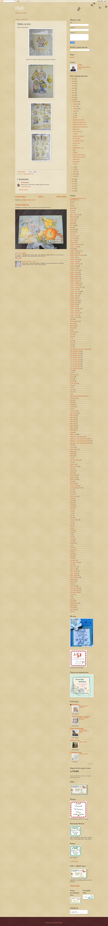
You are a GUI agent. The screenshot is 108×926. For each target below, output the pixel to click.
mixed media (73, 411)
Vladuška (23, 182)
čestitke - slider (74, 298)
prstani (71, 500)
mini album (72, 406)
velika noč (72, 581)
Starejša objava (61, 196)
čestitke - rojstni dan (75, 291)
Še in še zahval (76, 138)
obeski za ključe (74, 449)
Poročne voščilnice (77, 131)
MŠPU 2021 (73, 421)
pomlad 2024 (73, 483)
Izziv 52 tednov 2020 (75, 355)
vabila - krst (30, 174)
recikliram (72, 507)
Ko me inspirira (73, 383)
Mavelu (72, 402)
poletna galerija (73, 475)
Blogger (60, 922)
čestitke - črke (73, 257)
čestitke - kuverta (74, 270)
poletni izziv (73, 477)
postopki (72, 494)
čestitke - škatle (74, 302)
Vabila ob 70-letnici (83, 753)
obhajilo (72, 453)
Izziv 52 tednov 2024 (75, 364)
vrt (70, 596)
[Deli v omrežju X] (32, 172)
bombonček (73, 229)
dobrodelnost (73, 332)
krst (22, 174)
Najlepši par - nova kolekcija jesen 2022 (79, 438)
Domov (40, 196)
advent (71, 210)
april (74, 169)
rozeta (71, 511)
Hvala (74, 150)
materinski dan (73, 398)
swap (71, 532)
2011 (73, 190)
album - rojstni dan (74, 214)
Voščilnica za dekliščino (78, 136)
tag (71, 545)
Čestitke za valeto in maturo (29, 261)
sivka (71, 522)
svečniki (72, 530)
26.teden (75, 117)
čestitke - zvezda (74, 315)
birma (71, 227)
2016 (73, 179)
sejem (71, 517)
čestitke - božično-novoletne (77, 255)
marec (74, 171)
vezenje (72, 594)
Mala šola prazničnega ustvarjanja (78, 396)
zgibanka (72, 605)
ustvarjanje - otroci (74, 562)
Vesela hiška (73, 586)
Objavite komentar (23, 189)
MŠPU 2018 (73, 415)
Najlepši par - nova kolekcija (77, 436)
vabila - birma (73, 566)
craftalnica (72, 242)
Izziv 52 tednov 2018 (75, 351)
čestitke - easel (74, 261)
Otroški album (76, 161)
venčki (71, 584)
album (71, 212)
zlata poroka (73, 609)
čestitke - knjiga (74, 266)
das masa (72, 323)
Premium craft (73, 496)
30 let (71, 201)
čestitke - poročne (74, 285)
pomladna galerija (74, 485)
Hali (19, 7)
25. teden (75, 133)
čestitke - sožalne (74, 300)
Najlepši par (73, 434)
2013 (73, 186)
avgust (75, 111)
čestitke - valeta (74, 310)
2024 (73, 83)
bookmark (72, 231)
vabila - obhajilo (74, 571)
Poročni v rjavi (76, 143)
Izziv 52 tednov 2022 (75, 359)
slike (71, 526)
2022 (73, 88)
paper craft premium (75, 460)
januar (74, 176)
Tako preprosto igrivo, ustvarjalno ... (81, 716)
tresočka (72, 554)
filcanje (71, 340)
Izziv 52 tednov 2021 (75, 357)
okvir (71, 458)
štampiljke (72, 543)
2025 (73, 81)
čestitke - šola (73, 304)
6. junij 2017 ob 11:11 (26, 186)
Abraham (72, 208)
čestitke (72, 248)
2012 (73, 188)
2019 (73, 95)
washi (71, 598)
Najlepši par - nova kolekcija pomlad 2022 (80, 443)
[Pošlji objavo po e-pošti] (29, 172)
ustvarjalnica (73, 560)
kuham (71, 389)
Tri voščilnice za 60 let (78, 140)
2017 (73, 99)
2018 (73, 97)
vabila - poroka (73, 575)
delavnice (72, 327)
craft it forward (73, 238)
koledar (72, 385)
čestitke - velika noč (75, 312)
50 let (71, 206)
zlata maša (72, 607)
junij (74, 115)
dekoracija (72, 325)
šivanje (71, 539)
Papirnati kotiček (74, 466)
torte (71, 551)
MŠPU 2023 (73, 426)
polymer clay (73, 479)
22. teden (75, 164)
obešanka (72, 451)
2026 (73, 79)
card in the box (73, 236)
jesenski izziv (73, 374)
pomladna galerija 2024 (75, 487)
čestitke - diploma (74, 259)
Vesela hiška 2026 (74, 592)
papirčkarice (73, 464)
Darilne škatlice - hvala (78, 147)
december (75, 101)
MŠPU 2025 (73, 430)
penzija (71, 468)
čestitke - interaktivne (75, 263)
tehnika (72, 547)
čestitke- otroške (74, 317)
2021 (73, 90)
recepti (71, 505)
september (76, 108)
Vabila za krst (76, 129)
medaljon (72, 404)
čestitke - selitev (74, 295)
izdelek (71, 342)
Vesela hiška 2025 (74, 590)
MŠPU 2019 (73, 417)
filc (70, 338)
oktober (75, 106)
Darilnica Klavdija (74, 321)
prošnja (72, 498)
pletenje (72, 473)
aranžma (72, 221)
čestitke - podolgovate (75, 283)
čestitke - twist (73, 306)
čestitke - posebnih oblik (76, 287)
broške (71, 234)
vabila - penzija (73, 573)
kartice (71, 379)
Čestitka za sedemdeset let (79, 122)
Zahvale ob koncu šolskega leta (80, 127)
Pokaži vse (91, 763)
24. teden (75, 145)
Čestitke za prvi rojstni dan (79, 157)
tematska (72, 549)
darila (71, 319)
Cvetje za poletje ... (83, 741)
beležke (72, 223)
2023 (73, 85)
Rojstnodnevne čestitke (78, 120)
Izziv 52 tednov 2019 (75, 353)
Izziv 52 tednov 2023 (75, 362)
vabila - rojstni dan (74, 577)
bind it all (72, 225)
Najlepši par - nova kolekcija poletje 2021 (80, 440)
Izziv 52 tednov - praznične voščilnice (79, 349)
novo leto (72, 447)
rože (71, 513)
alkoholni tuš (73, 219)
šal (70, 534)
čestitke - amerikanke (75, 251)
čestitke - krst (73, 268)
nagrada (72, 432)
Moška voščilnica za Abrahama (83, 718)
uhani (71, 556)
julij (74, 113)
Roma (71, 509)
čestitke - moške (74, 274)
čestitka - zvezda (74, 246)
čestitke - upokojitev (75, 308)
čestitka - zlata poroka (75, 244)
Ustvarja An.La (75, 704)
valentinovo (73, 579)
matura (71, 400)
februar (75, 174)
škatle (71, 541)
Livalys (71, 391)
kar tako (72, 376)
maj (74, 167)
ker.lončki (72, 381)
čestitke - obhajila (74, 276)
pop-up (71, 490)
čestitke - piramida (74, 281)
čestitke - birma (74, 253)
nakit (71, 445)
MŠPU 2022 (73, 423)
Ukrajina (72, 558)
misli (71, 409)
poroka (71, 492)
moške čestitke (74, 413)
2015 (73, 181)
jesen (71, 372)
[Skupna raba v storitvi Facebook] (34, 172)
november (75, 104)
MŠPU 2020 (73, 419)
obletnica (72, 455)
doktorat (72, 334)
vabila (25, 174)
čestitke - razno (74, 289)
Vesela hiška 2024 (74, 588)
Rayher (71, 502)
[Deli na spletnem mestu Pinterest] (36, 172)
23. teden (75, 152)
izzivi (71, 370)
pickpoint (72, 470)
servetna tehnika (74, 520)
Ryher (71, 515)
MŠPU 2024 (73, 428)
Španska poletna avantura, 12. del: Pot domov (84, 731)
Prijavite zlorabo (75, 886)
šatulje (71, 537)
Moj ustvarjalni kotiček (78, 728)
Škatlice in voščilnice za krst (80, 124)
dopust (71, 336)
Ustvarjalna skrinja (77, 752)
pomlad (72, 481)
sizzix (71, 524)
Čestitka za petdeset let (22, 205)
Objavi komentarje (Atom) (29, 200)
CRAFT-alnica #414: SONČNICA (83, 706)
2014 (73, 183)
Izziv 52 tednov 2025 (75, 366)
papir (71, 462)
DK (71, 330)
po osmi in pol (75, 740)
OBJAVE (72, 57)
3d (70, 204)
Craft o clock (73, 240)
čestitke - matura (74, 272)
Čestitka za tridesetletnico (79, 154)
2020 (73, 92)
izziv (71, 347)
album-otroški (73, 216)
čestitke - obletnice (74, 278)
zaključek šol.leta (74, 603)
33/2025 (24, 253)
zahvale (72, 601)
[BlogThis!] (31, 172)
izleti (71, 345)
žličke (71, 611)
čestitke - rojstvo (74, 293)
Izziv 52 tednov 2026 (75, 368)
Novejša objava (20, 196)
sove (71, 528)
